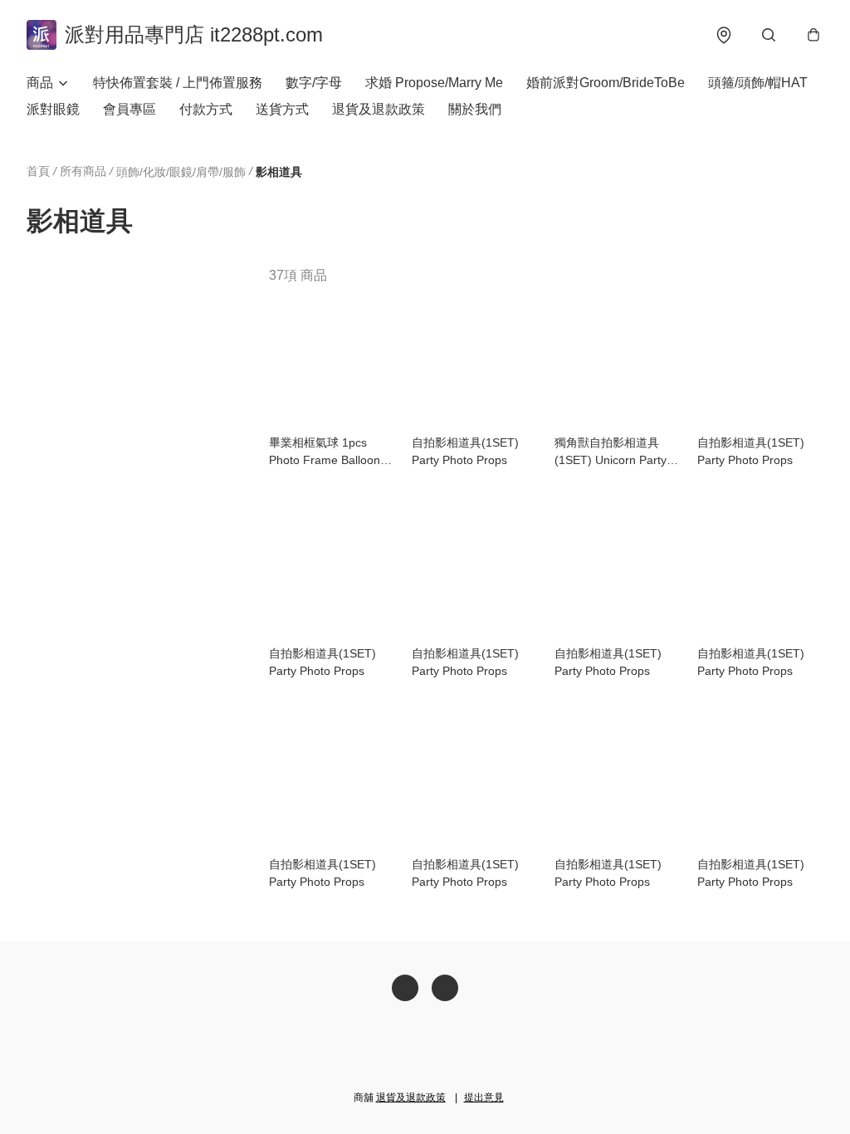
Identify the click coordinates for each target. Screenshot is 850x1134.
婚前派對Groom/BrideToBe (605, 83)
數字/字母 (314, 83)
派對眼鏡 (53, 109)
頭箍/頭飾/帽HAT (758, 83)
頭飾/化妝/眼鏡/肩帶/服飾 (181, 171)
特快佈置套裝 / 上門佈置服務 (177, 83)
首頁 (38, 171)
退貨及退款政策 (378, 109)
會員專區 (129, 109)
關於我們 (474, 109)
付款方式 (205, 109)
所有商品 (83, 171)
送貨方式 (282, 109)
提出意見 (484, 1097)
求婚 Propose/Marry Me (434, 83)
